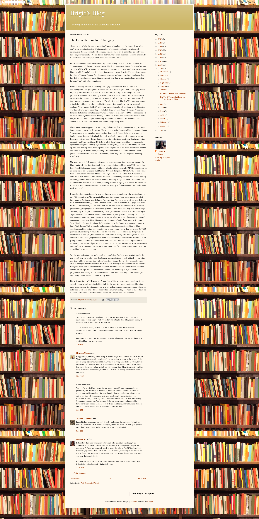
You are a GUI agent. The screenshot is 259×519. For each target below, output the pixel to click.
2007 (160, 130)
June (162, 107)
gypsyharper (81, 439)
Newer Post (75, 478)
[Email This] (107, 299)
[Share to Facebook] (115, 299)
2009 (160, 65)
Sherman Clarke (83, 352)
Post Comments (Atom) (90, 483)
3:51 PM (79, 410)
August (163, 86)
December (164, 71)
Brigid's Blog (87, 12)
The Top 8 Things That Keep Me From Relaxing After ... (172, 98)
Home (109, 478)
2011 (160, 57)
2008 (160, 68)
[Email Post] (103, 299)
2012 (160, 53)
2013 (160, 50)
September (164, 82)
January (163, 126)
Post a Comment (80, 473)
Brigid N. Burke (161, 152)
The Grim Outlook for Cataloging (173, 93)
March (163, 118)
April (162, 114)
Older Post (142, 478)
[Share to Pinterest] (118, 299)
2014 (160, 46)
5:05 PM (79, 344)
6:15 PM (79, 430)
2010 (160, 61)
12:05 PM (80, 467)
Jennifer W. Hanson (84, 418)
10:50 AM (80, 376)
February (164, 122)
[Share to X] (112, 299)
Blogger (150, 501)
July (162, 104)
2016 (160, 39)
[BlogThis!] (110, 299)
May (162, 111)
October (163, 79)
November (164, 75)
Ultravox (163, 89)
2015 (160, 42)
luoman (134, 501)
